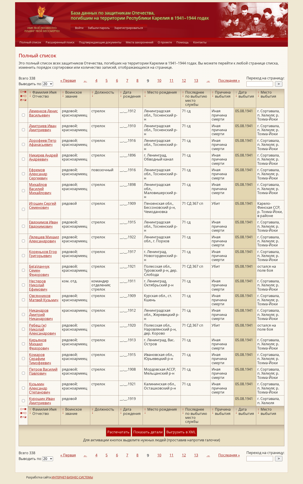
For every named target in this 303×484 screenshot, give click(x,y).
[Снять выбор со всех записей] (23, 96)
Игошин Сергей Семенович (42, 205)
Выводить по (30, 83)
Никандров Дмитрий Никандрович (41, 314)
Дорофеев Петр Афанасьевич (42, 142)
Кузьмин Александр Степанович (39, 388)
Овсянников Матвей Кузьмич (43, 297)
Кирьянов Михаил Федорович (39, 344)
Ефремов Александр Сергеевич (38, 174)
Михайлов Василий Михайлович (40, 188)
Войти (79, 28)
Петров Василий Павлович (43, 371)
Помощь (182, 42)
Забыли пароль (99, 28)
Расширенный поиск (60, 42)
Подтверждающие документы (100, 42)
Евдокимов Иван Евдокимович (43, 224)
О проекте (165, 42)
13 (196, 80)
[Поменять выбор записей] (23, 100)
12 (184, 80)
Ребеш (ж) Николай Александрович (42, 329)
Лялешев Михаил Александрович (44, 239)
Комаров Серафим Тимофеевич (40, 358)
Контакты (200, 42)
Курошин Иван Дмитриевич (42, 400)
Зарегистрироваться (128, 28)
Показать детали (148, 432)
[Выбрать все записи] (23, 92)
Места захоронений (139, 42)
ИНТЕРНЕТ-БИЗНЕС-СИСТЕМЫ (72, 477)
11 (171, 80)
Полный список (30, 42)
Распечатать (118, 432)
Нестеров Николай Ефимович (38, 285)
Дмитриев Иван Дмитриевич (42, 127)
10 (159, 80)
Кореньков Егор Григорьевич (43, 253)
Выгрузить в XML (181, 432)
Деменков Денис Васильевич (43, 112)
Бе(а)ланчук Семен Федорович (39, 270)
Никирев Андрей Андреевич (43, 157)
